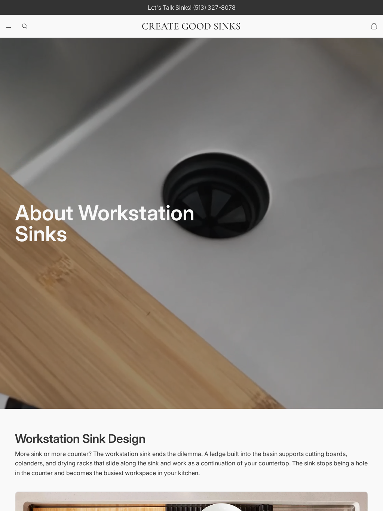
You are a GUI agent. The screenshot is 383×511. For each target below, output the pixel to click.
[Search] (24, 26)
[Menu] (8, 26)
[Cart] (374, 26)
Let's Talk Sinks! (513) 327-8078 (192, 7)
